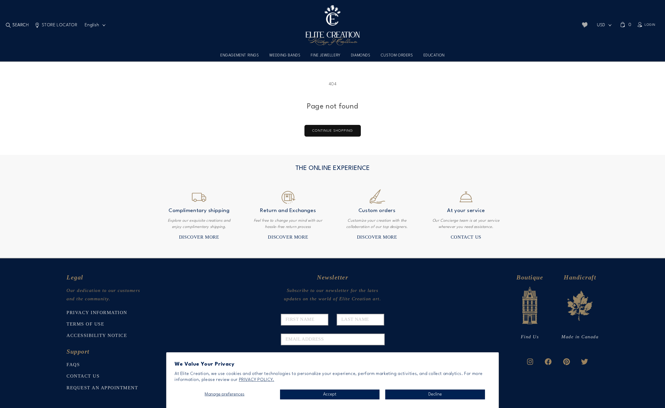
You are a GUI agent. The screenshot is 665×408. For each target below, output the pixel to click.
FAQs (73, 364)
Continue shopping (332, 130)
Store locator (59, 25)
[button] (239, 57)
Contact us (466, 237)
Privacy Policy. (256, 380)
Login (649, 25)
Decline (435, 394)
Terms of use (85, 324)
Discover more (199, 237)
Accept (329, 394)
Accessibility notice (96, 335)
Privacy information (96, 312)
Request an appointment (102, 387)
